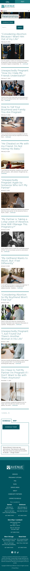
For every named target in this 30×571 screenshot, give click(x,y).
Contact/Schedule (15, 498)
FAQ (15, 481)
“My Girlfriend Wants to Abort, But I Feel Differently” (14, 261)
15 (8, 413)
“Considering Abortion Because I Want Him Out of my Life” (13, 36)
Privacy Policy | (15, 568)
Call (7, 2)
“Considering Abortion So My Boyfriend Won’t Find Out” (14, 297)
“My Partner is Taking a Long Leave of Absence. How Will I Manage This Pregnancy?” (15, 223)
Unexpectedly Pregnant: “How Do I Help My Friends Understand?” (15, 73)
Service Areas (15, 487)
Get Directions (9, 515)
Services (15, 474)
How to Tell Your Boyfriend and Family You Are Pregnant (13, 109)
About (15, 491)
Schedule (6, 421)
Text (22, 2)
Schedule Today (8, 22)
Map (15, 421)
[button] (15, 11)
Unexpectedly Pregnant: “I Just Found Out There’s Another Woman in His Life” (15, 335)
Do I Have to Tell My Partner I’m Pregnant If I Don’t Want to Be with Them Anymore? (14, 374)
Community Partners (15, 494)
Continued (25, 64)
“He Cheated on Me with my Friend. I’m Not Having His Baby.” (15, 146)
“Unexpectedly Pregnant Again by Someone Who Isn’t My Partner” (14, 184)
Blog (15, 484)
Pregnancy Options (15, 477)
